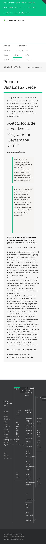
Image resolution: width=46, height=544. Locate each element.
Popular (17, 389)
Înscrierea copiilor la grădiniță (28, 442)
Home (30, 67)
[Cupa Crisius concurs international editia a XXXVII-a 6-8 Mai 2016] (19, 449)
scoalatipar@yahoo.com (22, 13)
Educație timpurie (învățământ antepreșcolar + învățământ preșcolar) (28, 426)
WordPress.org (28, 520)
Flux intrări (28, 506)
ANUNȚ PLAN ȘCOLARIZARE (28, 454)
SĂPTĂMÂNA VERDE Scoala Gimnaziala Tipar (21, 350)
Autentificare (28, 500)
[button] (36, 59)
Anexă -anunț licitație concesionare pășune (28, 479)
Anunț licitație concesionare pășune (28, 465)
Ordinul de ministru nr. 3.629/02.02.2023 (23, 243)
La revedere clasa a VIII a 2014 (17, 428)
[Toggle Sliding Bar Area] (44, 2)
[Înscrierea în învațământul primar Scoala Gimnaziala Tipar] (19, 397)
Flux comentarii (28, 514)
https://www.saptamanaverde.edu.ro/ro (20, 357)
